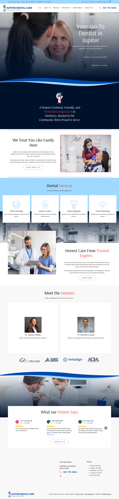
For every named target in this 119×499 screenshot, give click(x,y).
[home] (17, 7)
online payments (89, 2)
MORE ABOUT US (33, 167)
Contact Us (59, 442)
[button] (47, 8)
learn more (87, 278)
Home (39, 8)
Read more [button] (18, 435)
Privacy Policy (79, 494)
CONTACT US (89, 8)
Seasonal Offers (100, 65)
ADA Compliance (89, 494)
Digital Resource (106, 494)
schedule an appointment (95, 57)
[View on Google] (17, 422)
